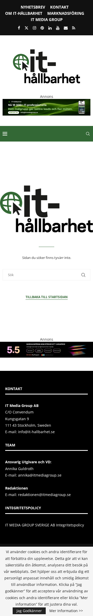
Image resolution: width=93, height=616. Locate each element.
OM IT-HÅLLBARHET (23, 13)
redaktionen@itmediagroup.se (44, 494)
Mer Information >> (66, 611)
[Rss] (73, 27)
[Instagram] (34, 27)
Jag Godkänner (29, 610)
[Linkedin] (50, 27)
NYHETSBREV (33, 7)
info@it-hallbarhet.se (36, 431)
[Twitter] (26, 27)
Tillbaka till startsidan (47, 297)
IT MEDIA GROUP (47, 19)
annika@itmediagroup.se (39, 475)
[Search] (87, 133)
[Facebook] (19, 27)
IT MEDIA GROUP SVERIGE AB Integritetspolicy (44, 525)
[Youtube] (57, 27)
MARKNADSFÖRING (65, 13)
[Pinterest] (42, 27)
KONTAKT (59, 7)
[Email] (66, 27)
